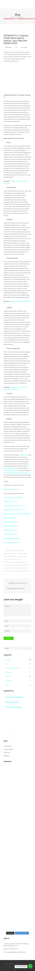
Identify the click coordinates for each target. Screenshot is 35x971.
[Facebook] (6, 735)
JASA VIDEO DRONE (9, 534)
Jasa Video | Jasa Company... (14, 707)
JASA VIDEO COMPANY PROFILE (13, 497)
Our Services (8, 672)
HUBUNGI (6, 756)
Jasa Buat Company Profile (17, 550)
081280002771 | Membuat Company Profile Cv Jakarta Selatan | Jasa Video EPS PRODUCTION (17, 589)
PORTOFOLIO (8, 746)
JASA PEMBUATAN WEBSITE (12, 538)
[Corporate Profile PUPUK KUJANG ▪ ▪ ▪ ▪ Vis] (17, 834)
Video (6, 684)
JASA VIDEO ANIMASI (10, 518)
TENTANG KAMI (8, 749)
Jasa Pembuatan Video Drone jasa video (15, 556)
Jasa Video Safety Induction (11, 472)
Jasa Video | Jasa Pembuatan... (14, 697)
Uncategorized (9, 680)
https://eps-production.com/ (11, 489)
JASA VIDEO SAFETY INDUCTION (13, 505)
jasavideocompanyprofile (11, 568)
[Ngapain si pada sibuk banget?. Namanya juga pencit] (17, 862)
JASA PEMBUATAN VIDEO (11, 522)
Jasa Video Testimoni (21, 562)
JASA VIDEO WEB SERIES (22, 565)
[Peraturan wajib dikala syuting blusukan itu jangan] (17, 779)
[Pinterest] (15, 735)
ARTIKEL (20, 17)
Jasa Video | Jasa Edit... (12, 702)
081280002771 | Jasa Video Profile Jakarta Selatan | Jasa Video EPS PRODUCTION (18, 583)
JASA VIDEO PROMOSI (10, 526)
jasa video (6, 559)
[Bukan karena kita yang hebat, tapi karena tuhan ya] (17, 889)
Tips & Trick (8, 676)
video (29, 110)
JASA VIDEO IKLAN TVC (10, 501)
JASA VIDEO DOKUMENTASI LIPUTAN (14, 510)
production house (23, 455)
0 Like (16, 47)
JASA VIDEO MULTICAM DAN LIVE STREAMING (17, 514)
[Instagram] (19, 735)
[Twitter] (10, 735)
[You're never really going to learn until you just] (17, 917)
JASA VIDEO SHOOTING (10, 530)
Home (12, 17)
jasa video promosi (9, 562)
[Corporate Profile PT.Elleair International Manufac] (17, 807)
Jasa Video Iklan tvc (15, 559)
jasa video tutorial (9, 565)
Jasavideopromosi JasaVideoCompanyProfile (16, 571)
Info (6, 664)
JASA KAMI (7, 752)
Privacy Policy (8, 966)
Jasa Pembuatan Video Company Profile (15, 553)
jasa (7, 550)
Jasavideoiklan (23, 568)
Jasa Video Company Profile (12, 668)
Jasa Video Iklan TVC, (25, 472)
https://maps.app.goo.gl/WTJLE (12, 542)
